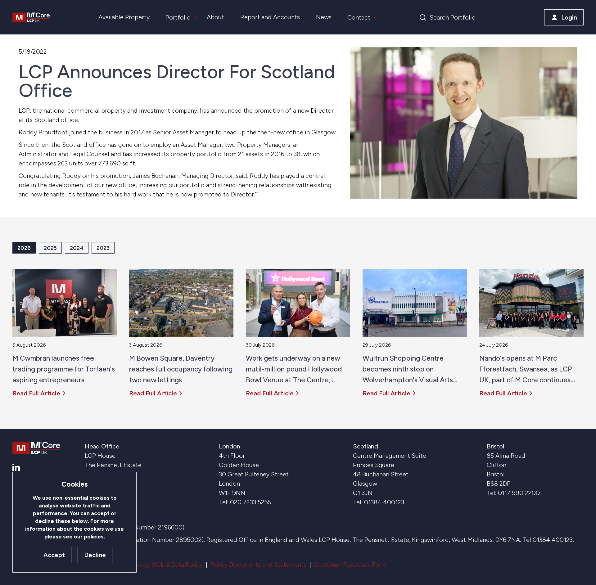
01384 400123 (384, 502)
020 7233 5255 (250, 502)
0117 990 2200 (519, 493)
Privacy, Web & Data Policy (166, 564)
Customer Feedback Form (350, 564)
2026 (24, 248)
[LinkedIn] (16, 467)
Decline (95, 555)
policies (94, 536)
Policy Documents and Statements (258, 564)
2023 (103, 248)
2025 (50, 248)
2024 (77, 248)
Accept (54, 555)
